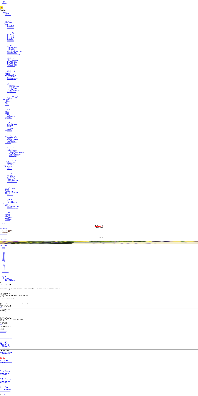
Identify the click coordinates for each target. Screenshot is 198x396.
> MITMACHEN (3, 332)
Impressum (4, 2)
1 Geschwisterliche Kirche (11, 176)
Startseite (3, 221)
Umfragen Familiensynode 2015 (14, 90)
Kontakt (3, 203)
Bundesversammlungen (8, 44)
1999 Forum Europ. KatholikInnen (12, 78)
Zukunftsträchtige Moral (10, 164)
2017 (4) (3, 255)
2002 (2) (3, 269)
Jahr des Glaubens (10, 163)
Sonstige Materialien (8, 107)
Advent (8, 194)
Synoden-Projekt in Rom (13, 88)
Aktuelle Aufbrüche (8, 143)
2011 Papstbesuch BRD (10, 98)
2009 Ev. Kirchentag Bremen (11, 61)
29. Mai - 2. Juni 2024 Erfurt (5, 387)
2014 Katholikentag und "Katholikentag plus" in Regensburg (17, 56)
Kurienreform (9, 126)
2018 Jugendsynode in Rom (11, 92)
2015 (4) (3, 257)
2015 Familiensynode (10, 89)
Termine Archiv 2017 (10, 33)
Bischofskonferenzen (10, 121)
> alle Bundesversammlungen (5, 389)
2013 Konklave (9, 83)
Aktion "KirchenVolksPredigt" (10, 74)
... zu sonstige (9, 172)
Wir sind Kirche (5, 12)
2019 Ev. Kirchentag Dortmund (12, 53)
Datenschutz (4, 3)
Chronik (6, 14)
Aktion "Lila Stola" (8, 73)
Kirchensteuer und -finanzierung (12, 124)
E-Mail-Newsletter (8, 101)
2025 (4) (3, 248)
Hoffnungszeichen (8, 187)
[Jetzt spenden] (99, 243)
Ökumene (6, 148)
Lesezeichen (7, 189)
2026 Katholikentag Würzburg (12, 47)
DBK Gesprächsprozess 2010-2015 (10, 144)
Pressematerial (7, 114)
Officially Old (9, 200)
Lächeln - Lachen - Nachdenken (10, 188)
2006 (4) (3, 265)
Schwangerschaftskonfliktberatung (12, 139)
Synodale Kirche (7, 161)
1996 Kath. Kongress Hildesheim (12, 71)
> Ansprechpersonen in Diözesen (6, 362)
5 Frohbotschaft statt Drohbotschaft (10, 141)
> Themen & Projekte (4, 360)
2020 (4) (3, 252)
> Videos (2, 340)
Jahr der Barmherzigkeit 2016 (9, 147)
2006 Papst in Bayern (10, 94)
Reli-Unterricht (4, 277)
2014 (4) (3, 258)
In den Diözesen (7, 17)
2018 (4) (3, 254)
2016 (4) (3, 256)
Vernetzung (4, 211)
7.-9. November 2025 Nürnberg (5, 376)
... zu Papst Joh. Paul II (10, 171)
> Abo (10, 338)
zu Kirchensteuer (9, 217)
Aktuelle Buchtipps (10, 175)
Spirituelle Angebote (8, 72)
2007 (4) (3, 264)
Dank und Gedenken (8, 15)
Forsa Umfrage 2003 (12, 153)
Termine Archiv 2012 (10, 38)
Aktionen (4, 23)
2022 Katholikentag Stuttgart (11, 49)
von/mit (7, 340)
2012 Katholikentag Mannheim (12, 58)
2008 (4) (3, 263)
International (2, 9)
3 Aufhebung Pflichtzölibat (9, 134)
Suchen (2, 329)
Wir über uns (7, 21)
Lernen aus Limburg (10, 128)
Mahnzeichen (7, 190)
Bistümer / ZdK (7, 212)
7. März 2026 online (5, 374)
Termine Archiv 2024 (10, 27)
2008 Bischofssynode (10, 82)
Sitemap (3, 1)
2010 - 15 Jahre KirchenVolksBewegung (13, 97)
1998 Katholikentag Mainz (11, 70)
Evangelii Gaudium (10, 181)
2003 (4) (3, 268)
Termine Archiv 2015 (10, 35)
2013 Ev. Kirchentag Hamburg (12, 57)
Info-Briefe (6, 103)
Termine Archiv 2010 (10, 40)
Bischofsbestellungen (10, 120)
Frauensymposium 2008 (10, 133)
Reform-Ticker (4, 276)
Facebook (6, 204)
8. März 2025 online (5, 382)
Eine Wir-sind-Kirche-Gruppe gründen (13, 206)
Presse (3, 110)
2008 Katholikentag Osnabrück (12, 62)
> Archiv (8, 346)
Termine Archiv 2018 (10, 32)
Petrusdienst (9, 129)
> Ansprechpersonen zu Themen (6, 363)
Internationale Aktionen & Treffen (10, 75)
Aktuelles (6, 100)
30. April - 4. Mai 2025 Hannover (5, 379)
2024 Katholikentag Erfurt (11, 48)
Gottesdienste (7, 105)
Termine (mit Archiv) (8, 24)
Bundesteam (7, 13)
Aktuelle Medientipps (10, 108)
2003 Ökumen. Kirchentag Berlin (12, 67)
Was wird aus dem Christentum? (12, 202)
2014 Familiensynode (10, 84)
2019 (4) (3, 253)
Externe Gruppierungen (8, 219)
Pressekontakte (7, 113)
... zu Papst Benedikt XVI (11, 170)
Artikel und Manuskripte (9, 166)
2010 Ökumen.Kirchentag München (12, 60)
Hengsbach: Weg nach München (14, 155)
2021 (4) (3, 251)
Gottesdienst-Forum (8, 186)
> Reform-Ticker (3, 344)
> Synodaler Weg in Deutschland (6, 352)
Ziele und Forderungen (8, 22)
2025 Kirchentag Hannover (11, 46)
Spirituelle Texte (7, 193)
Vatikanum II (9, 185)
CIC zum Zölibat (9, 135)
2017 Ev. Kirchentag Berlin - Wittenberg (13, 54)
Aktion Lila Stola (9, 131)
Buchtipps (6, 174)
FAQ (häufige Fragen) (8, 118)
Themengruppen (7, 216)
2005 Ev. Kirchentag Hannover (12, 65)
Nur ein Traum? (9, 199)
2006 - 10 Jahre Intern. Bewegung (12, 81)
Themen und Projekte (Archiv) (10, 162)
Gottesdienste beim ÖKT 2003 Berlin (15, 154)
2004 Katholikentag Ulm (11, 66)
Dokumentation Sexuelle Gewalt (12, 137)
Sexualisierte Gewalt (10, 138)
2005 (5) (3, 266)
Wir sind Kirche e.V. (8, 20)
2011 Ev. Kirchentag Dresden (11, 59)
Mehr (1, 307)
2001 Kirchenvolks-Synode (11, 79)
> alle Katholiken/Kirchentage (5, 391)
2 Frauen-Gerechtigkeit (8, 130)
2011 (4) (3, 261)
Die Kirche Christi (10, 195)
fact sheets (8, 115)
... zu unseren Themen (10, 173)
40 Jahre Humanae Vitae (11, 140)
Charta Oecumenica (10, 149)
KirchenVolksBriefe (12, 95)
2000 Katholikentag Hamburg (11, 68)
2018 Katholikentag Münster (11, 52)
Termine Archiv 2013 (10, 37)
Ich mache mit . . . (7, 205)
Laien (7, 127)
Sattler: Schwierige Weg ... (13, 156)
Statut (5, 18)
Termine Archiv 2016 (10, 34)
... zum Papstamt (9, 169)
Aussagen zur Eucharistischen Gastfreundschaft (16, 152)
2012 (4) (3, 260)
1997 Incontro (9, 77)
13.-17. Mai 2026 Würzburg (5, 371)
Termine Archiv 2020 (10, 30)
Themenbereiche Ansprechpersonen (12, 208)
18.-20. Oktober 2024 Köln (6, 384)
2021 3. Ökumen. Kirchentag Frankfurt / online (14, 51)
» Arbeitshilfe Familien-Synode (10, 280)
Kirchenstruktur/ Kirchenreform (12, 182)
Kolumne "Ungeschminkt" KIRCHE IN (11, 192)
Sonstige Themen (9, 184)
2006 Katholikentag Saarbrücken (12, 64)
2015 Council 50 (9, 91)
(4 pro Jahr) (4, 338)
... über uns (8, 168)
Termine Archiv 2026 (10, 26)
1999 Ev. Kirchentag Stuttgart (11, 69)
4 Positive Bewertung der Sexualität (10, 136)
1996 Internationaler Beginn (11, 76)
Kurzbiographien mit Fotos (11, 116)
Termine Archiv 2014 (10, 36)
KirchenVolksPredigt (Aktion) (11, 125)
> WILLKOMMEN (3, 331)
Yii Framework (6, 394)
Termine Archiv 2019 (10, 31)
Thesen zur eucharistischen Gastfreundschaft (16, 157)
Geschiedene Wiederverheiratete (12, 142)
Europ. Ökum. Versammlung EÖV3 (12, 159)
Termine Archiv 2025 (10, 25)
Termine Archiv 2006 (10, 43)
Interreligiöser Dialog (8, 146)
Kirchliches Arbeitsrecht (10, 123)
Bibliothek (4, 165)
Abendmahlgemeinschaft (13, 151)
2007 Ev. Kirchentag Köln (11, 63)
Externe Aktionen (7, 220)
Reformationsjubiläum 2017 (11, 160)
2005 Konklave (9, 80)
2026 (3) (3, 247)
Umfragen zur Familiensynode (14, 86)
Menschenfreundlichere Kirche (12, 198)
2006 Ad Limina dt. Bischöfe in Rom (13, 96)
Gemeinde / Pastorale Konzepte (12, 122)
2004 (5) (3, 267)
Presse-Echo (7, 112)
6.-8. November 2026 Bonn (5, 368)
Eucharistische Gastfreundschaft (12, 150)
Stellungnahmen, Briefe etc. (9, 191)
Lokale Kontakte (7, 215)
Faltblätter (6, 102)
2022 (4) (3, 250)
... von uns (8, 167)
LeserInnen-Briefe (7, 111)
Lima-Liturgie (9, 158)
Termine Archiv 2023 (10, 28)
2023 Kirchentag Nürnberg (11, 50)
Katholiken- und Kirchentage (9, 45)
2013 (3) (3, 259)
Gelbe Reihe (7, 104)
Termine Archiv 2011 (10, 39)
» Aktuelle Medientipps (8, 279)
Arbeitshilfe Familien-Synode (11, 109)
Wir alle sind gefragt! (12, 85)
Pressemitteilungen (8, 117)
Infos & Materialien (5, 99)
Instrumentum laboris (12, 87)
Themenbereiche (7, 19)
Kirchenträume (9, 197)
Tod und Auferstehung (10, 201)
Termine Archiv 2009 (10, 41)
